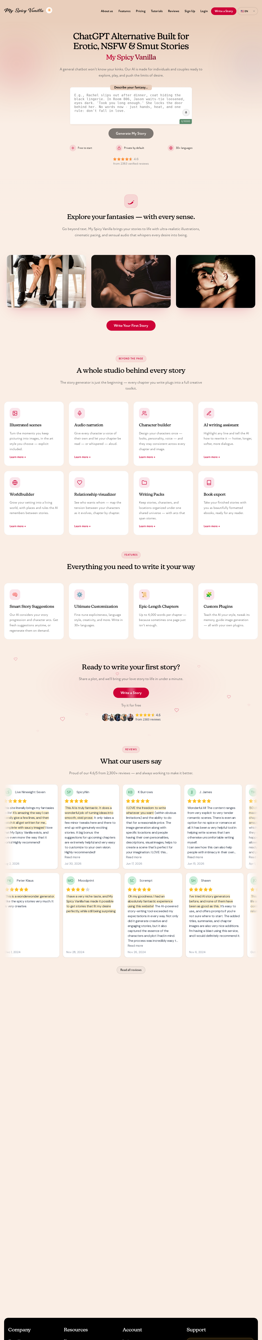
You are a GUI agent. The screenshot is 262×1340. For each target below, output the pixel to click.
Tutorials (157, 11)
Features (125, 11)
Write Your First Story (131, 325)
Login (204, 11)
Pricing (141, 11)
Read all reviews (131, 970)
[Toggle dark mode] (49, 10)
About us (107, 11)
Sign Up (190, 11)
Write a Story (224, 11)
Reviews (173, 11)
